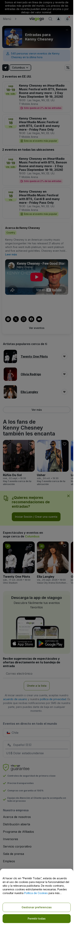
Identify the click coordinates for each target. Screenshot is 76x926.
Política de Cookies (36, 893)
